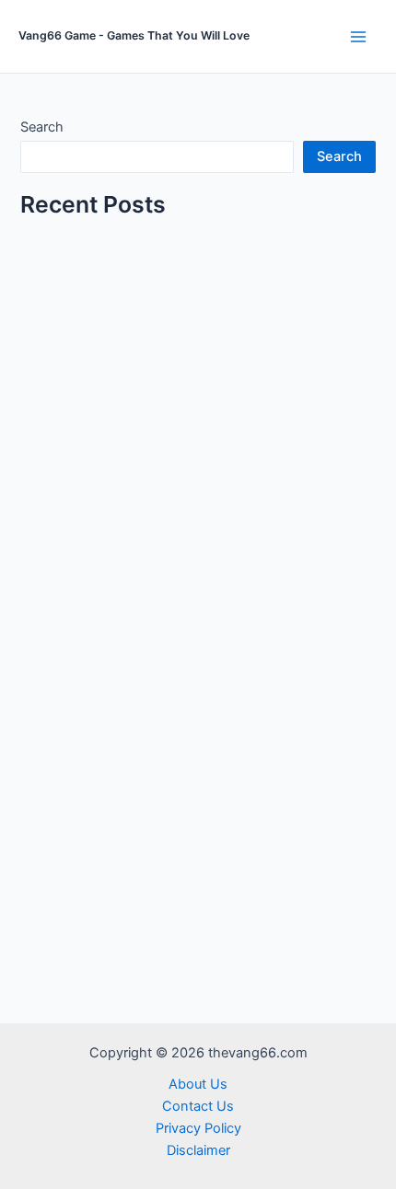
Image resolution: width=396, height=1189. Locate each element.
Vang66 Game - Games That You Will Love (134, 35)
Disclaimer (198, 1150)
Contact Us (198, 1106)
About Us (198, 1084)
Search (42, 127)
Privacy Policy (198, 1128)
